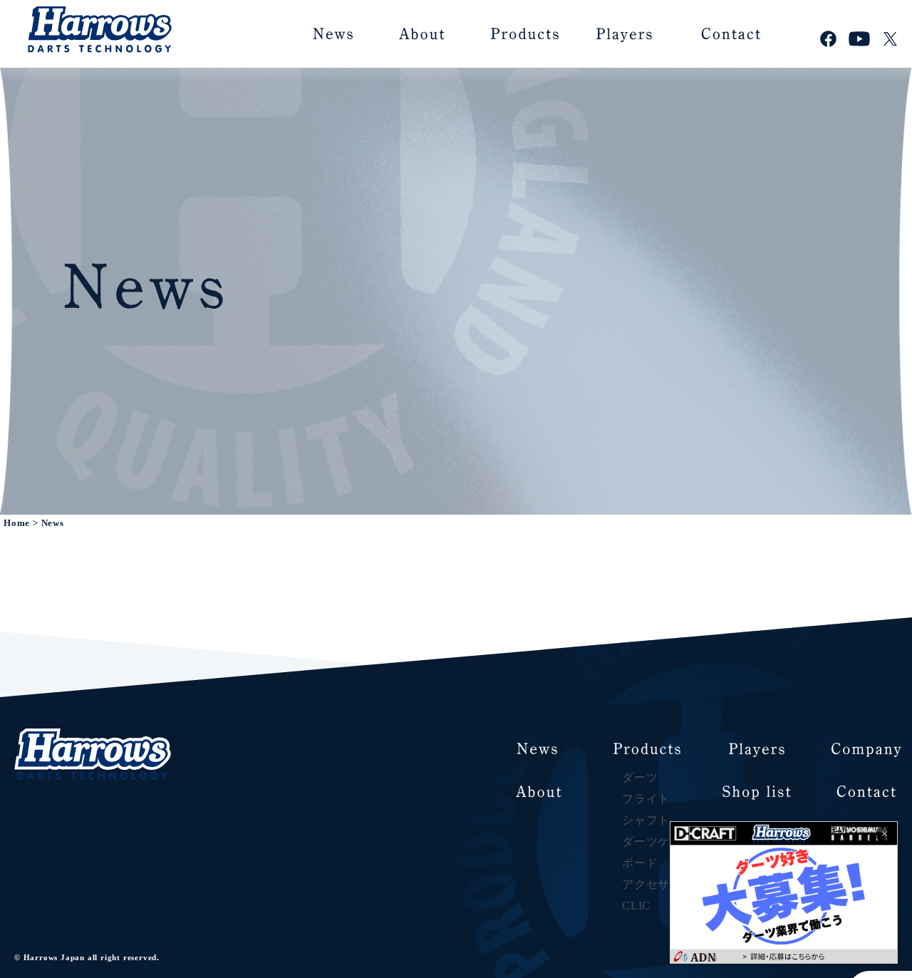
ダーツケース (658, 841)
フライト (646, 799)
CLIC (636, 906)
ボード (640, 863)
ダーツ (640, 777)
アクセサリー (658, 884)
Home (17, 523)
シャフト (646, 820)
